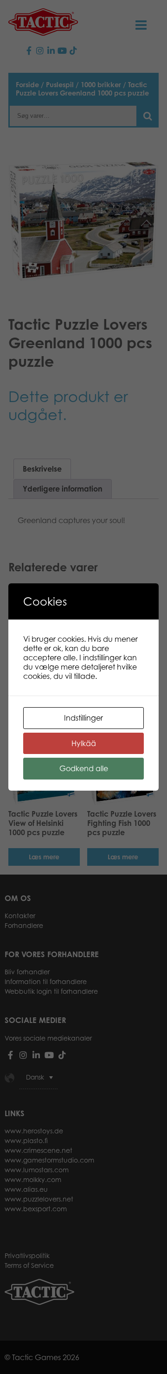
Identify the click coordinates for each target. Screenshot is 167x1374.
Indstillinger (83, 717)
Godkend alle (83, 768)
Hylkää (83, 743)
